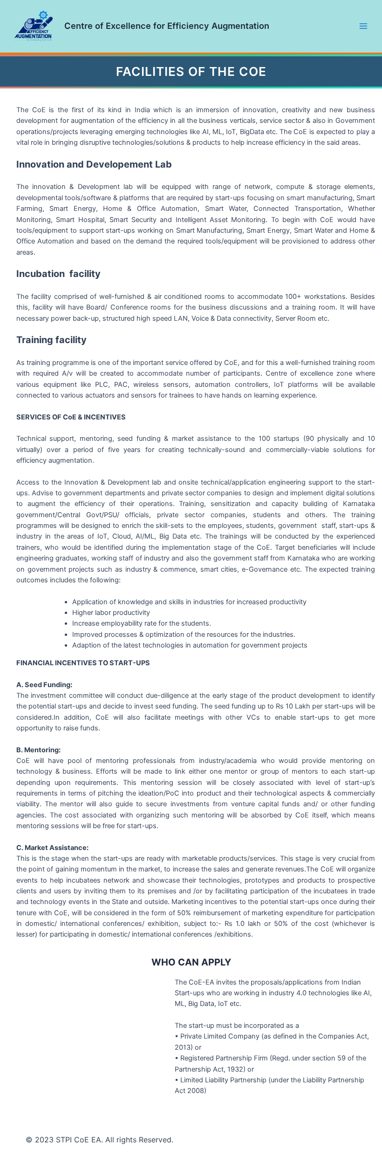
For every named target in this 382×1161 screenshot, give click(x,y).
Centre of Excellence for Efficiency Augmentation (166, 25)
